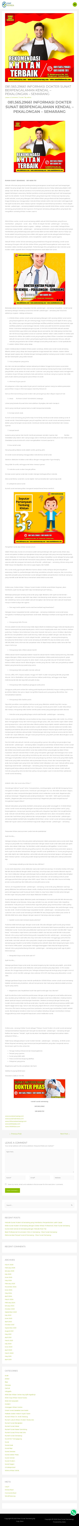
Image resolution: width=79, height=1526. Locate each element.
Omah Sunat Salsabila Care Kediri (16, 1410)
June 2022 (8, 1318)
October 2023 (10, 1309)
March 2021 (9, 1340)
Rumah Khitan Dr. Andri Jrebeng (16, 1416)
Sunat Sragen (9, 1464)
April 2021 (8, 1337)
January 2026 (9, 1271)
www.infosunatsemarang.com (15, 1121)
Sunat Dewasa (10, 1451)
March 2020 (9, 1353)
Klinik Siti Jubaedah (11, 1401)
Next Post (65, 1134)
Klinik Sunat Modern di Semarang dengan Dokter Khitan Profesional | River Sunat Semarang (37, 1225)
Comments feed (10, 1493)
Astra (64, 1522)
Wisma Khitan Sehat (12, 1470)
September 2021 (10, 1328)
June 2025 (8, 1277)
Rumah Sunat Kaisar (12, 1426)
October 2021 (9, 1324)
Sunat (21, 97)
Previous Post (15, 1134)
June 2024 (8, 1290)
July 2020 (8, 1343)
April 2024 (8, 1296)
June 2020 (8, 1347)
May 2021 (8, 1334)
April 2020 (8, 1350)
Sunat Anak (9, 1445)
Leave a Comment (11, 97)
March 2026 (9, 1264)
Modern (7, 1404)
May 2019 (8, 1356)
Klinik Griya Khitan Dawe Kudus (16, 1398)
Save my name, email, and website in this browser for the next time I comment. (35, 1184)
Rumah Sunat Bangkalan (13, 1423)
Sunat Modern (10, 1461)
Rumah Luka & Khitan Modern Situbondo (19, 1420)
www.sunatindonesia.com (14, 1118)
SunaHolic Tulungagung (13, 1439)
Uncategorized (10, 1467)
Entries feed (9, 1490)
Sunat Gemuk (10, 1458)
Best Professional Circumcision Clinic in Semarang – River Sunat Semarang (31, 1232)
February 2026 (10, 1268)
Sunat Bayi (8, 1448)
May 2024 (8, 1293)
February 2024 (10, 1302)
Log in (7, 1486)
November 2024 (10, 1287)
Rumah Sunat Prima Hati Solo (15, 1432)
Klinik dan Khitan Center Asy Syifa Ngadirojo (20, 1394)
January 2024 (9, 1306)
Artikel (7, 1379)
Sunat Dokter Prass (12, 1454)
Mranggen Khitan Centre (13, 1407)
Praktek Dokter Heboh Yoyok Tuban (17, 1413)
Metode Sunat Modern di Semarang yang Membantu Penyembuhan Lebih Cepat (33, 1222)
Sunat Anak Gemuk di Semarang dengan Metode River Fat (25, 1229)
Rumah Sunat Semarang (13, 1435)
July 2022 (8, 1315)
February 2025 (10, 1283)
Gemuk (7, 1388)
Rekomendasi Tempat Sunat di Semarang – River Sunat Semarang (28, 1235)
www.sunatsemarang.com (14, 1116)
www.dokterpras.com (12, 1124)
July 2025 (8, 1274)
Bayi (6, 1382)
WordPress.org (10, 1496)
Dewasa (8, 1385)
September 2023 (11, 1312)
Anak (6, 1375)
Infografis (8, 1391)
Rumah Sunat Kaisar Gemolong (16, 1429)
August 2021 (9, 1331)
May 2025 (8, 1280)
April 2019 (8, 1359)
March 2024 (9, 1299)
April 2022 (8, 1321)
